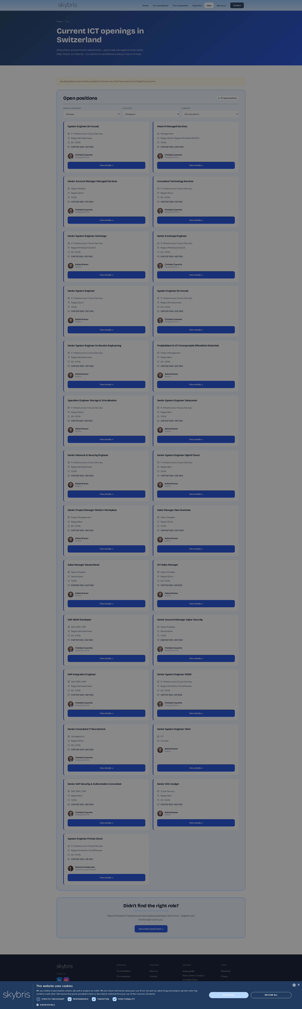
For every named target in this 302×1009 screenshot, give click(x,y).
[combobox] (294, 985)
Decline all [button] (271, 995)
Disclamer (150, 993)
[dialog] (151, 995)
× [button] (298, 985)
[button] (119, 1005)
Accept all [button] (229, 995)
